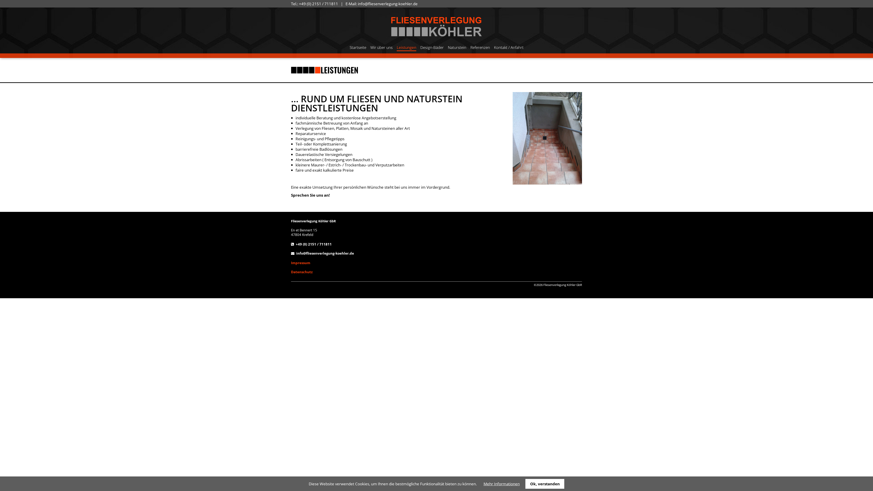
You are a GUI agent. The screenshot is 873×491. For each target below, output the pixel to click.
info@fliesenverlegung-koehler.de (388, 3)
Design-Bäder (432, 47)
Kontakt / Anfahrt (509, 47)
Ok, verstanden (545, 483)
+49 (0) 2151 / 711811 (318, 3)
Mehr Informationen (502, 483)
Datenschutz (302, 272)
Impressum (300, 263)
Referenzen (480, 47)
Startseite (358, 47)
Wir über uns (381, 47)
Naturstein (457, 47)
